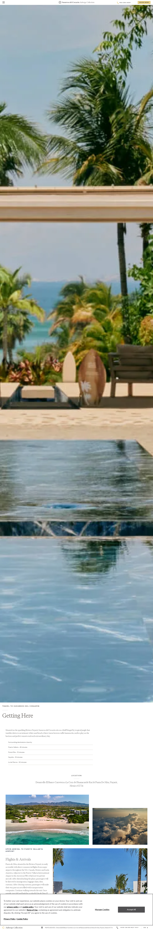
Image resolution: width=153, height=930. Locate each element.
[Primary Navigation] (3, 2)
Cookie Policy (22, 919)
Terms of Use (32, 910)
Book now (144, 2)
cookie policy (28, 907)
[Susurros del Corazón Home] (76, 2)
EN (145, 927)
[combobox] (146, 928)
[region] (76, 909)
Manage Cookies (102, 910)
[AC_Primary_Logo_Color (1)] (12, 927)
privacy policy (13, 907)
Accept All (131, 910)
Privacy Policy (10, 919)
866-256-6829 (125, 2)
